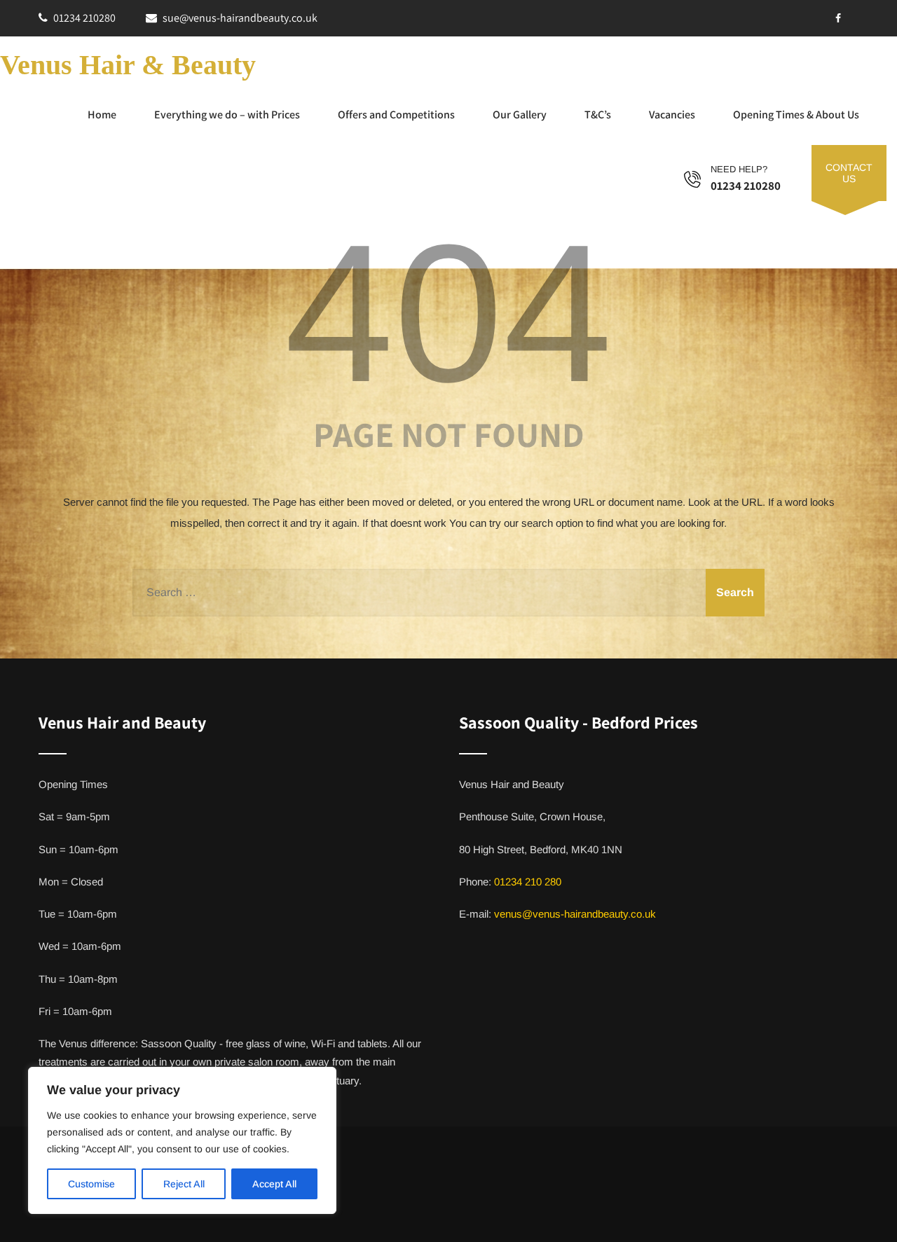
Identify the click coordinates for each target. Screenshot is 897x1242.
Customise (91, 1183)
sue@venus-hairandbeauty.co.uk (240, 18)
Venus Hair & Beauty (128, 65)
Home (102, 114)
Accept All (274, 1183)
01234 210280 (84, 18)
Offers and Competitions (396, 114)
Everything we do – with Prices (227, 114)
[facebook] (838, 18)
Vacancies (672, 114)
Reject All (184, 1183)
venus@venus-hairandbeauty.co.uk (575, 914)
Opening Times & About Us (796, 114)
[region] (182, 1140)
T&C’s (597, 114)
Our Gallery (520, 114)
